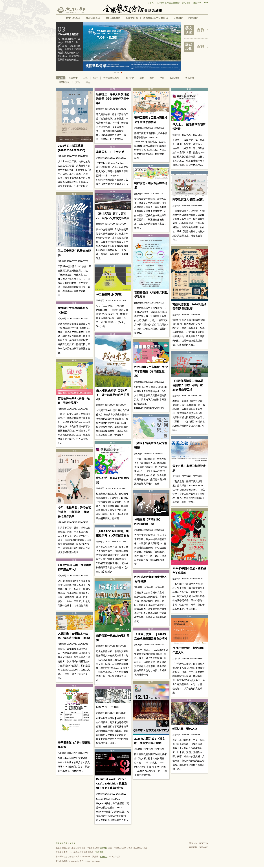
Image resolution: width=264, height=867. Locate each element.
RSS (206, 3)
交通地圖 (103, 848)
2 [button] (118, 72)
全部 (60, 78)
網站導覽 (186, 3)
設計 (95, 78)
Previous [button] (60, 47)
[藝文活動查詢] (196, 30)
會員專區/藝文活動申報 (155, 18)
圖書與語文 (64, 82)
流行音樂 (129, 78)
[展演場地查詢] (196, 47)
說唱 (162, 78)
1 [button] (115, 72)
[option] (118, 46)
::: (56, 1)
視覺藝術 (73, 78)
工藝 (85, 78)
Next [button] (176, 47)
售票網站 (178, 18)
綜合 (88, 82)
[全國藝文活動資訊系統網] (132, 8)
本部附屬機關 (113, 18)
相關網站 (193, 18)
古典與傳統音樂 (111, 78)
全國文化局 (132, 18)
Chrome (103, 856)
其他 (77, 82)
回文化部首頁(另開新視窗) (168, 3)
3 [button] (121, 72)
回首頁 (151, 3)
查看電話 (99, 852)
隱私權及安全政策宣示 (65, 843)
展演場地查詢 (93, 18)
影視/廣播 (175, 78)
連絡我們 (197, 3)
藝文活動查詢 (73, 18)
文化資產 (189, 78)
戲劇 (141, 78)
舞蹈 (152, 78)
